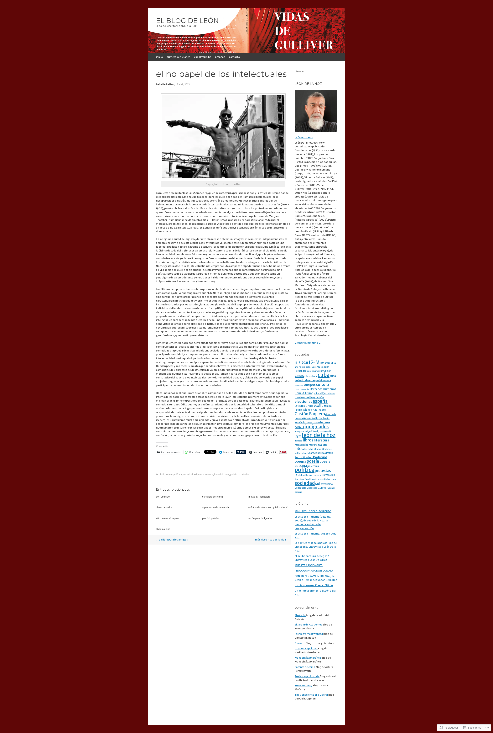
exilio (319, 406)
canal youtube (202, 57)
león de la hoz (221, 474)
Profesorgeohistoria (307, 676)
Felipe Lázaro (303, 410)
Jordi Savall (312, 431)
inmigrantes (301, 431)
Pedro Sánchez (304, 457)
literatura (321, 440)
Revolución (329, 474)
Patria (329, 452)
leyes (298, 436)
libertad (298, 441)
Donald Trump (304, 393)
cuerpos (310, 385)
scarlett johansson (327, 479)
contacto (234, 57)
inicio (159, 57)
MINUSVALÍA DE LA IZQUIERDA (313, 511)
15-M (314, 362)
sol (317, 484)
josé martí (325, 431)
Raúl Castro (306, 475)
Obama (317, 449)
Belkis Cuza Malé (314, 367)
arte (333, 362)
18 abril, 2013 (183, 84)
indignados (316, 426)
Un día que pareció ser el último (314, 585)
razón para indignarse (260, 518)
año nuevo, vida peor (167, 518)
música (300, 449)
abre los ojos (163, 529)
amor (327, 363)
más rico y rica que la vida (272, 539)
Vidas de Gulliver (317, 487)
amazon (220, 57)
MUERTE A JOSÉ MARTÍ (309, 565)
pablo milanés (302, 453)
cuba (324, 375)
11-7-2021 (301, 362)
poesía (313, 461)
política (178, 474)
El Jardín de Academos (308, 624)
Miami (323, 444)
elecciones (303, 401)
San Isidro (299, 479)
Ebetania (300, 615)
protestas (323, 470)
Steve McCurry (303, 685)
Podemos (320, 457)
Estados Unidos (305, 406)
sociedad (188, 474)
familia (328, 405)
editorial (318, 393)
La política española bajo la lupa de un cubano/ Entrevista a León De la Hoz (316, 546)
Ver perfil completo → (308, 343)
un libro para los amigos (172, 539)
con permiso (163, 496)
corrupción (325, 370)
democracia (302, 389)
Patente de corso (305, 667)
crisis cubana (310, 376)
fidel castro (319, 410)
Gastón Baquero (310, 413)
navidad (309, 449)
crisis (299, 375)
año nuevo (300, 367)
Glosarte (300, 643)
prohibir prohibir (210, 518)
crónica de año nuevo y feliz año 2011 (269, 507)
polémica (313, 466)
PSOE (298, 474)
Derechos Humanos (323, 389)
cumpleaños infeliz (212, 496)
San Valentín (311, 479)
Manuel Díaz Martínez (307, 444)
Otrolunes (326, 449)
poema (300, 461)
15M (322, 362)
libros (308, 440)
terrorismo (327, 484)
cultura (209, 474)
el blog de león (316, 397)
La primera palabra (306, 648)
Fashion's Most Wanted (309, 633)
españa (320, 401)
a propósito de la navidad (216, 507)
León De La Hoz (165, 84)
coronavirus (313, 371)
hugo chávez (313, 422)
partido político (317, 452)
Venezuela (300, 487)
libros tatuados (164, 507)
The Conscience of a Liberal (311, 694)
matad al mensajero (259, 496)
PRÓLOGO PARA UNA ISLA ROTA (314, 570)
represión (317, 475)
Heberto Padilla (311, 418)
